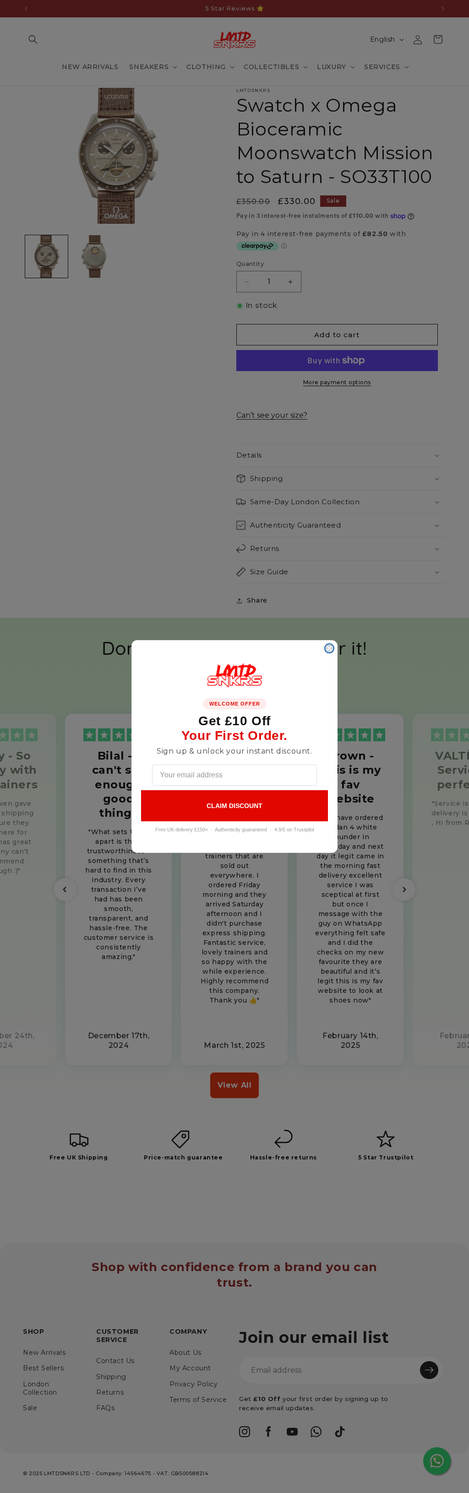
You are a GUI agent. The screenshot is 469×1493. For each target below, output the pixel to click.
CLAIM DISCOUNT (234, 805)
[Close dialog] (329, 648)
